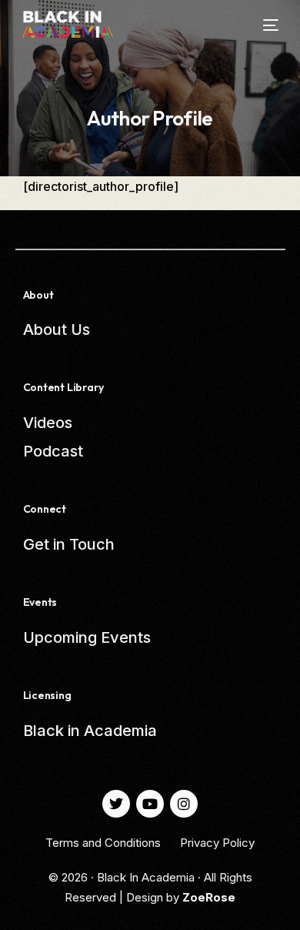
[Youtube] (150, 804)
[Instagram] (184, 804)
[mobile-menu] (261, 25)
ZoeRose (208, 897)
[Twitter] (116, 804)
